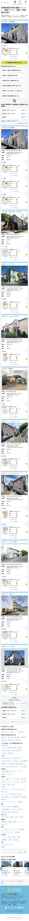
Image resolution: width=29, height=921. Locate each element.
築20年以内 (4, 740)
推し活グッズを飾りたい (17, 809)
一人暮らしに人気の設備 (7, 753)
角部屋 (11, 817)
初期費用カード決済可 (7, 839)
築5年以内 (10, 737)
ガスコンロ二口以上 (6, 852)
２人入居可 (23, 781)
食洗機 (19, 852)
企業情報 (9, 904)
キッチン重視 (23, 766)
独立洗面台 (12, 794)
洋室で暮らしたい (17, 758)
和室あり (4, 774)
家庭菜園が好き (15, 806)
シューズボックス (6, 829)
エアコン (20, 771)
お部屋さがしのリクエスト (6, 901)
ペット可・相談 (15, 781)
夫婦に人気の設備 (6, 750)
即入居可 (4, 784)
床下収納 (17, 832)
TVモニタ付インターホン (7, 844)
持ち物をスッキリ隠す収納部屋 (20, 761)
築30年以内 (18, 740)
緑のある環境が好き (6, 809)
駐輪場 (14, 821)
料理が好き (14, 812)
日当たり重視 (10, 763)
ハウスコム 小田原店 (14, 191)
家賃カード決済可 (16, 837)
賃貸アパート (13, 731)
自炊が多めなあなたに (20, 763)
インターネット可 (13, 789)
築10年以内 (16, 737)
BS (19, 789)
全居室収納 (21, 829)
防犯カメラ (4, 824)
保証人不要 (23, 779)
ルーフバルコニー (12, 801)
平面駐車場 (4, 821)
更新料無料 (15, 839)
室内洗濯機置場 (5, 771)
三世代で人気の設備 (15, 750)
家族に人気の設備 (17, 747)
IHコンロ (14, 852)
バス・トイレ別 (5, 794)
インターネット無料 (6, 837)
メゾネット (20, 821)
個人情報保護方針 (4, 902)
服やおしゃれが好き (6, 812)
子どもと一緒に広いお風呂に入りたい (10, 766)
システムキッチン (12, 849)
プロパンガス (5, 789)
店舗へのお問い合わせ (17, 901)
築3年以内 (4, 737)
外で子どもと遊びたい (7, 761)
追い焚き (19, 794)
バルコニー (4, 801)
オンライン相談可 (6, 779)
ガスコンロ (4, 849)
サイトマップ (3, 904)
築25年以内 (11, 740)
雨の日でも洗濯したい (7, 758)
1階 (2, 817)
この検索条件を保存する (15, 721)
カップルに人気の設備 (7, 747)
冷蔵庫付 (25, 852)
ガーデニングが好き (6, 806)
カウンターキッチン (22, 849)
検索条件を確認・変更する (15, 917)
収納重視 (4, 763)
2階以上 (7, 817)
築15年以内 (23, 737)
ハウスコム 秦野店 (13, 58)
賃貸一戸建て (21, 731)
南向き (21, 817)
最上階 (16, 817)
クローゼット (14, 829)
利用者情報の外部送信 (14, 902)
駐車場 (10, 821)
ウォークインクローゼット (8, 832)
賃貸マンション (5, 731)
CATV (23, 789)
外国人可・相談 (11, 784)
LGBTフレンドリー (6, 781)
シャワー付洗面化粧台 (14, 797)
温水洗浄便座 (5, 797)
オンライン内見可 (15, 779)
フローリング (13, 771)
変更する (23, 110)
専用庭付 (20, 801)
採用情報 (14, 904)
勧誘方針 (24, 901)
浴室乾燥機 (23, 797)
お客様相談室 (22, 902)
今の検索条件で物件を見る (14, 62)
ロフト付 (9, 774)
